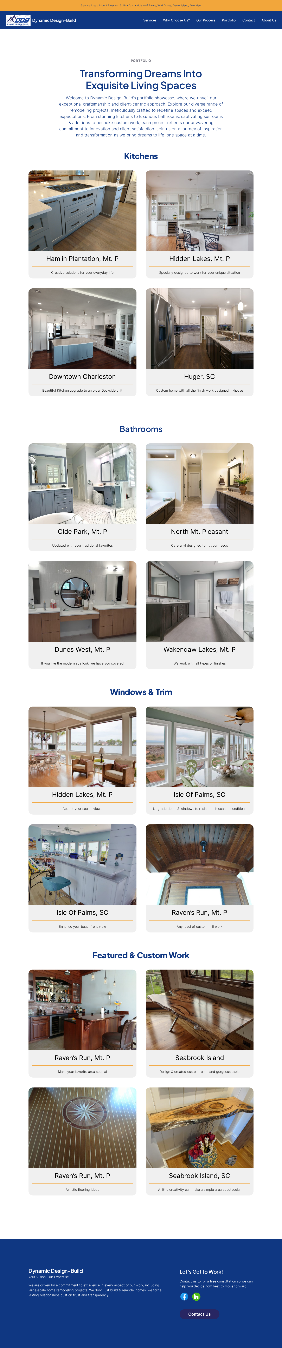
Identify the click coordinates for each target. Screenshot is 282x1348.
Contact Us (199, 1314)
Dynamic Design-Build (54, 20)
